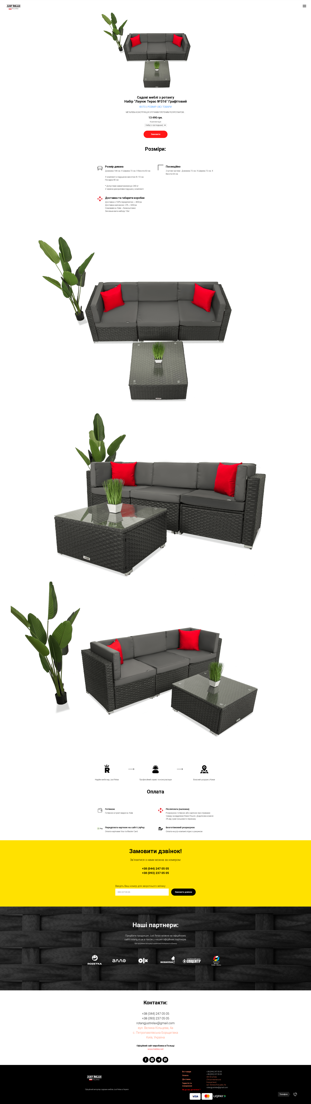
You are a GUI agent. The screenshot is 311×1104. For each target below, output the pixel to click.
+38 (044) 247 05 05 (155, 1013)
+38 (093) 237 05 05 (155, 1018)
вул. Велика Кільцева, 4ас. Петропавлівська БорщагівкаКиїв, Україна (155, 1032)
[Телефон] (295, 1094)
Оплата (185, 1075)
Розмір (152, 106)
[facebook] (146, 1060)
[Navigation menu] (304, 6)
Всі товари (186, 1072)
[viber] (165, 1060)
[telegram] (159, 1060)
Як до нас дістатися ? (191, 1090)
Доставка (186, 1079)
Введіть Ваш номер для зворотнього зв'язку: (140, 886)
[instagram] (152, 1060)
